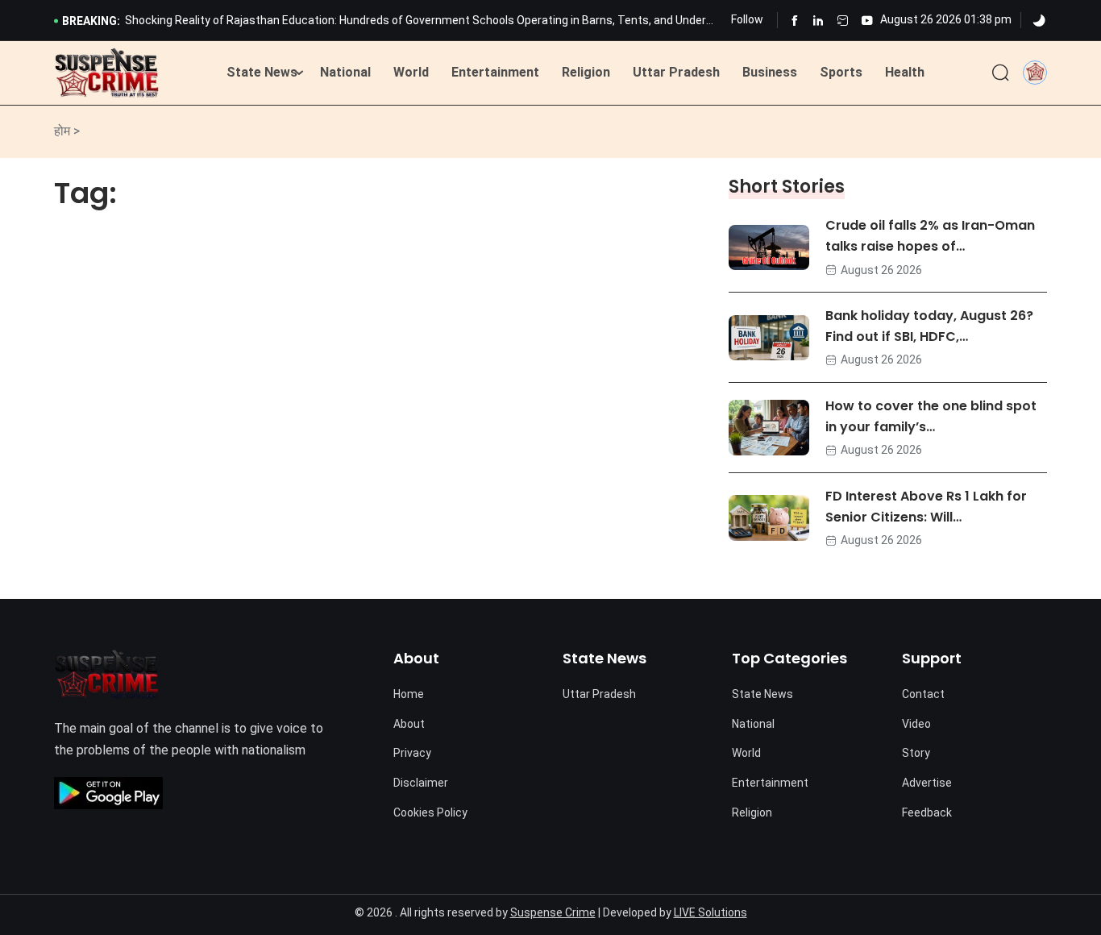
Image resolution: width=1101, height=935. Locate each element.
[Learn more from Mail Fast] (843, 20)
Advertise (927, 782)
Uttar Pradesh (676, 72)
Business (769, 72)
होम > (67, 131)
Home (408, 694)
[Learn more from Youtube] (867, 20)
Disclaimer (420, 782)
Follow (747, 19)
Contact (923, 694)
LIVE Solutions (710, 912)
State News (261, 72)
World (411, 72)
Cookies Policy (430, 812)
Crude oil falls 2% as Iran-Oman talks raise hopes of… (930, 236)
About (409, 723)
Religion (586, 72)
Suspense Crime (553, 912)
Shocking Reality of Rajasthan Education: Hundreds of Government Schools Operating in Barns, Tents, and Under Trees (415, 22)
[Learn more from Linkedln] (818, 20)
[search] (1000, 73)
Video (916, 723)
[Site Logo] (107, 73)
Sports (841, 72)
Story (916, 752)
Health (904, 72)
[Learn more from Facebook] (794, 20)
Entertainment (495, 72)
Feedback (927, 812)
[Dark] (1039, 21)
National (345, 72)
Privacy (412, 752)
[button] (1035, 72)
